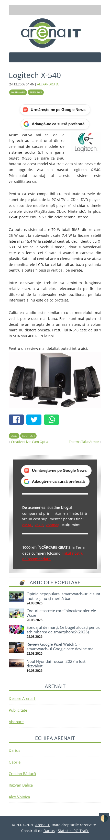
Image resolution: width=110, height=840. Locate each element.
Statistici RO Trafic (73, 830)
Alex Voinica (19, 796)
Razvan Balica (21, 785)
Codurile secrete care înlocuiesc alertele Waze (61, 613)
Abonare (16, 721)
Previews (36, 92)
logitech (28, 436)
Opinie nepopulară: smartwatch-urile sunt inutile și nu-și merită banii (63, 596)
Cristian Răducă (22, 773)
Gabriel (15, 762)
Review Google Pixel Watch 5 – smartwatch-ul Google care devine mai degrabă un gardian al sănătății (60, 649)
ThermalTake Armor (84, 441)
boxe (14, 436)
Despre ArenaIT (22, 698)
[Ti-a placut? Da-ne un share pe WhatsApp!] (53, 420)
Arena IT (55, 33)
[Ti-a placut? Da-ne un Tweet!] (35, 420)
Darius (14, 750)
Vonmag (52, 524)
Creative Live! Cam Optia (29, 441)
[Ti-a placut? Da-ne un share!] (17, 420)
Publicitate (18, 710)
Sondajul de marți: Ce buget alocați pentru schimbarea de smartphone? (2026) (64, 629)
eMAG (27, 524)
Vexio (39, 524)
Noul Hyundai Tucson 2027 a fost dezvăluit (56, 663)
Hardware (18, 92)
